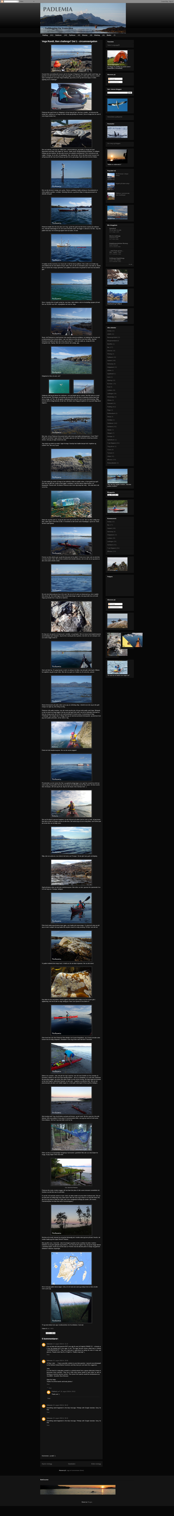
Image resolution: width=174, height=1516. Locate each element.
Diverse (84, 35)
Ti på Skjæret (111, 443)
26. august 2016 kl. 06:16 (60, 1418)
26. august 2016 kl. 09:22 (68, 1391)
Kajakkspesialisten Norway (118, 243)
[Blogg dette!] (49, 1333)
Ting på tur (110, 446)
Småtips (109, 420)
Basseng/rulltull (112, 337)
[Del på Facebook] (52, 1333)
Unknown (50, 1344)
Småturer (58, 35)
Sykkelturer (110, 440)
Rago (109, 410)
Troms (109, 449)
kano (108, 377)
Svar (48, 1354)
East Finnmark (113, 245)
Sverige (109, 436)
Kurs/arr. (110, 383)
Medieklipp (110, 397)
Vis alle (130, 264)
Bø (108, 347)
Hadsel (109, 360)
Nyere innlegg (47, 1464)
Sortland (110, 426)
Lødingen (110, 393)
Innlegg (112, 79)
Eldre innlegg (96, 1464)
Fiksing (109, 354)
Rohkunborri (111, 413)
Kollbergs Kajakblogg (116, 258)
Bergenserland (112, 340)
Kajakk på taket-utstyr (122, 183)
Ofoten (109, 400)
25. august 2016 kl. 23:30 (60, 1360)
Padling (45, 35)
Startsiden (71, 1464)
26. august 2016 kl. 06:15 (60, 1405)
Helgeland (110, 367)
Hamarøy (110, 364)
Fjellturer (72, 35)
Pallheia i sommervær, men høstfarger (123, 194)
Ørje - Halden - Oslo (115, 252)
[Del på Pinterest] (54, 1333)
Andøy (109, 331)
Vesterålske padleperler (114, 117)
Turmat (109, 453)
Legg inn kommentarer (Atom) (75, 1470)
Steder (109, 35)
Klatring (97, 35)
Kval (108, 387)
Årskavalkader (111, 463)
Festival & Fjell (113, 237)
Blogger (90, 1502)
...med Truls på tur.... (116, 251)
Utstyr (109, 456)
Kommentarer (114, 82)
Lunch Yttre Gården (115, 260)
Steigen (109, 433)
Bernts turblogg (114, 236)
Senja (109, 416)
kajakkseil (110, 373)
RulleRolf (112, 228)
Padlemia (54, 1391)
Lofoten (109, 390)
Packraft (110, 403)
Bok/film (109, 344)
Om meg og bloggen (113, 143)
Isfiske (109, 370)
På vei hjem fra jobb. (115, 230)
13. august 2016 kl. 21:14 (60, 1344)
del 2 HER (50, 1328)
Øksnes (109, 459)
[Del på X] (51, 1333)
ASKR (109, 334)
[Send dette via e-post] (47, 1333)
